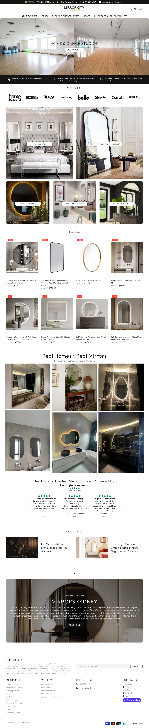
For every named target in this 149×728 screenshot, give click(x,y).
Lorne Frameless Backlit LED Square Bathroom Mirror (56, 338)
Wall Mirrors (39, 144)
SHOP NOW (74, 52)
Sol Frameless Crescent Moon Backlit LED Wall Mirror (91, 338)
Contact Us (10, 706)
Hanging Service (12, 690)
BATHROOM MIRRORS (74, 204)
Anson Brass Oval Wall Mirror (88, 280)
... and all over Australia (50, 697)
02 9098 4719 (89, 2)
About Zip (10, 709)
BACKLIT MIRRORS (28, 204)
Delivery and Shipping (14, 687)
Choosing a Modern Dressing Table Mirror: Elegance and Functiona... (126, 547)
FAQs (8, 697)
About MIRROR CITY (14, 684)
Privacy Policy (11, 700)
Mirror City (74, 9)
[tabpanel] (74, 46)
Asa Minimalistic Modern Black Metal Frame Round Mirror (21, 281)
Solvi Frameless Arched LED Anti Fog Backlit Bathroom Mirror (126, 338)
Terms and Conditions (14, 703)
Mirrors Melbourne (48, 690)
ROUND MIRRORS (121, 204)
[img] (74, 488)
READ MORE (74, 625)
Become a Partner (13, 712)
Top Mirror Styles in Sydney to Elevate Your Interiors (55, 547)
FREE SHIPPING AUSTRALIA (41, 2)
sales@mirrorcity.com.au (113, 2)
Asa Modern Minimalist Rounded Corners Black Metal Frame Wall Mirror (54, 282)
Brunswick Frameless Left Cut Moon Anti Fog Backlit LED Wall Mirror (21, 338)
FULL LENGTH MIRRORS (109, 144)
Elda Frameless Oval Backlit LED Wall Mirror (126, 281)
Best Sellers (74, 232)
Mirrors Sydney (47, 684)
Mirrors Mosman (47, 687)
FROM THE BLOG (74, 531)
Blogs (8, 694)
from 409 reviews (74, 490)
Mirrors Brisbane (47, 694)
